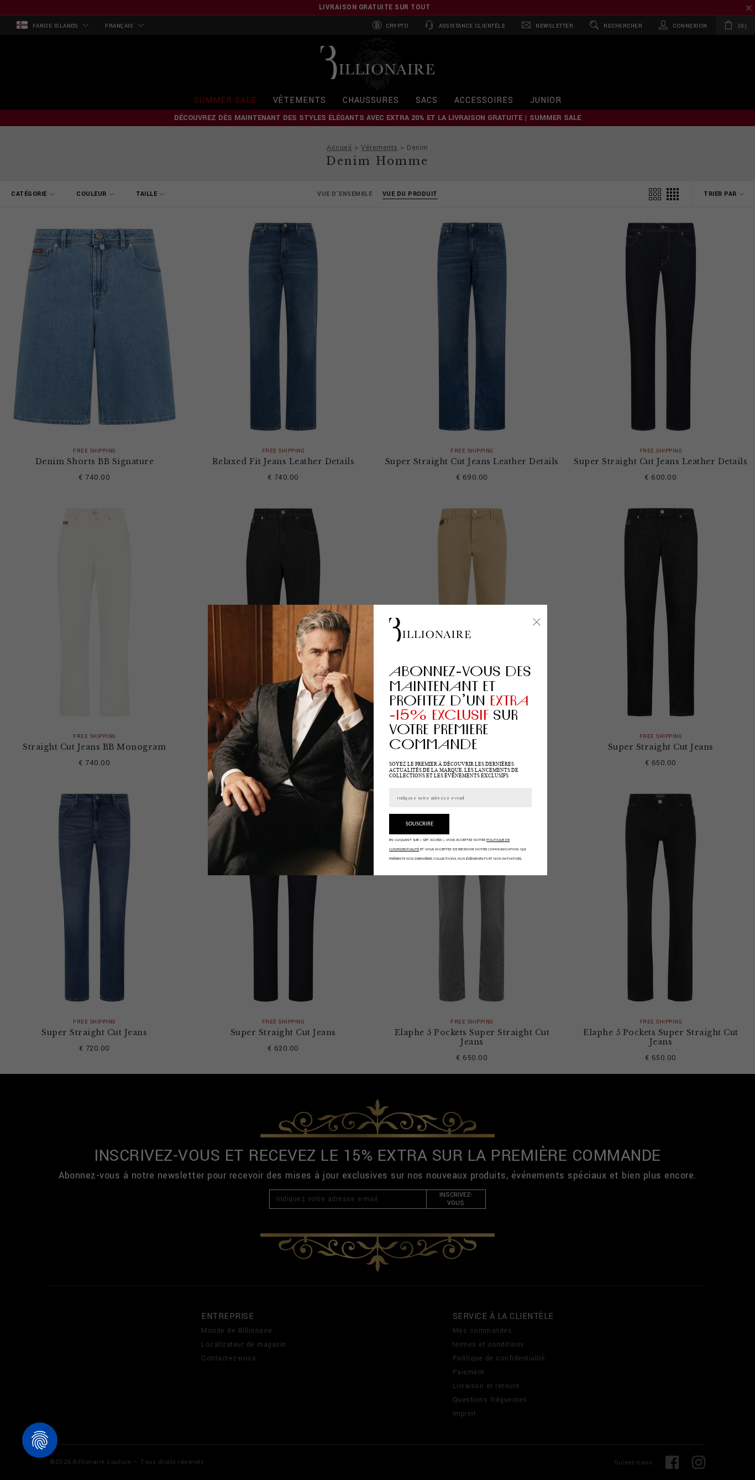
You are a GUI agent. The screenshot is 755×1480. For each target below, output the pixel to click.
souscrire (419, 824)
